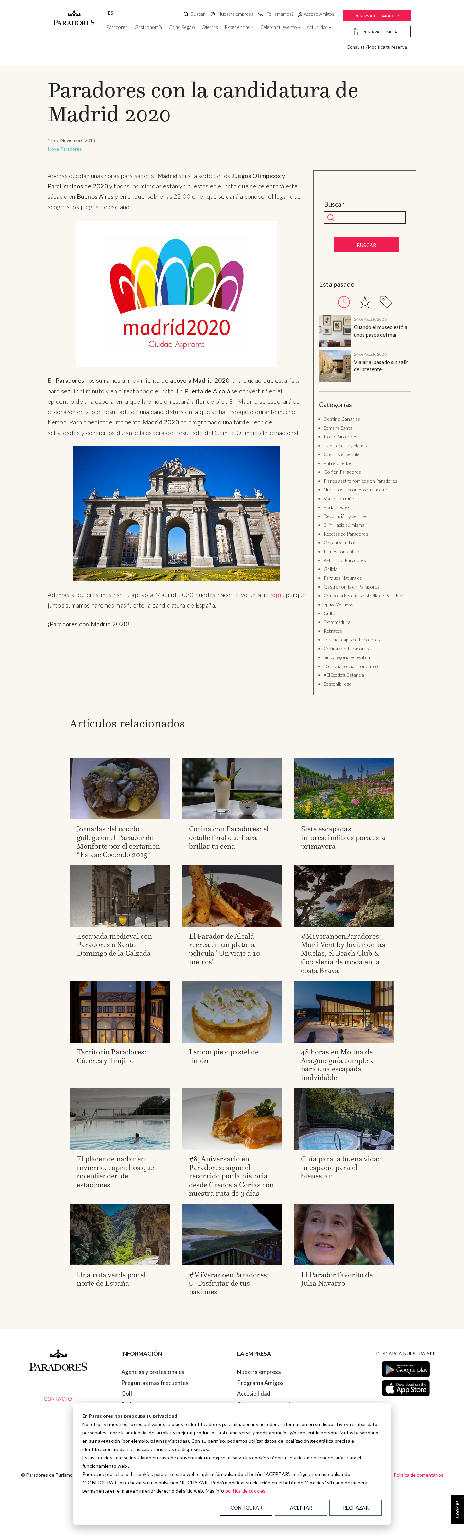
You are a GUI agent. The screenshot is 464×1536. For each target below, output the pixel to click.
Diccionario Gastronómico (351, 666)
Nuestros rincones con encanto (356, 489)
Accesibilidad (253, 1393)
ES (110, 13)
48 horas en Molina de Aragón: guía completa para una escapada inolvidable (337, 1064)
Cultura (332, 613)
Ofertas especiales (343, 454)
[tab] (344, 302)
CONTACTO (58, 1399)
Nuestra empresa (259, 1371)
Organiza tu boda (341, 542)
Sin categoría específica (347, 657)
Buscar (334, 204)
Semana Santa (338, 428)
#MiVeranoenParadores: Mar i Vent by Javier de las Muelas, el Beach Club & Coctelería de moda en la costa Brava (343, 953)
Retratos (333, 631)
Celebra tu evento (278, 27)
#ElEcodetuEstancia (344, 675)
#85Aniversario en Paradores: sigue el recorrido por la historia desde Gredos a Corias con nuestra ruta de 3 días (231, 1176)
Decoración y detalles (346, 516)
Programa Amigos (260, 1382)
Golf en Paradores (342, 472)
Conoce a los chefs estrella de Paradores (365, 595)
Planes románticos (343, 551)
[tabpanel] (365, 349)
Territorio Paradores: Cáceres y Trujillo (111, 1056)
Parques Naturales (343, 578)
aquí (277, 594)
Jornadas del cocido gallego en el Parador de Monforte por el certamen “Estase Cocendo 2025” (118, 841)
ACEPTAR (301, 1508)
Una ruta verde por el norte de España (111, 1279)
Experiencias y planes (345, 445)
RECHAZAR (356, 1508)
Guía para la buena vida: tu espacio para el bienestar (340, 1167)
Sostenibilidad (338, 684)
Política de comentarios (418, 1475)
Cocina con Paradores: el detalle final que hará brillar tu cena (229, 837)
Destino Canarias (342, 419)
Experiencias (237, 27)
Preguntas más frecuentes (155, 1382)
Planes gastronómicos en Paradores (360, 481)
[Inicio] (74, 14)
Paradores (117, 27)
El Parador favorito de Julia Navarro (337, 1279)
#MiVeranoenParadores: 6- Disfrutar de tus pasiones (229, 1283)
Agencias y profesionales (152, 1371)
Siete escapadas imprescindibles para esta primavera (343, 837)
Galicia (330, 569)
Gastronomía (148, 27)
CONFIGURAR (246, 1508)
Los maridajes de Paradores (352, 640)
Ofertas (210, 27)
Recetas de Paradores (346, 534)
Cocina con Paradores (346, 648)
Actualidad (317, 27)
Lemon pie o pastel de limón (223, 1056)
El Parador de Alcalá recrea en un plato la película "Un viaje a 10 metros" (224, 949)
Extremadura (337, 622)
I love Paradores (65, 149)
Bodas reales (337, 507)
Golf (127, 1393)
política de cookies (245, 1491)
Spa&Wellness (338, 604)
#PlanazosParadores (345, 560)
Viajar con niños (340, 498)
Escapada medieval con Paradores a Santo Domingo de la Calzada (114, 945)
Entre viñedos (338, 463)
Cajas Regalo (182, 27)
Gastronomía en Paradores (352, 587)
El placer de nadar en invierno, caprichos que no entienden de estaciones (115, 1171)
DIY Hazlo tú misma (344, 525)
